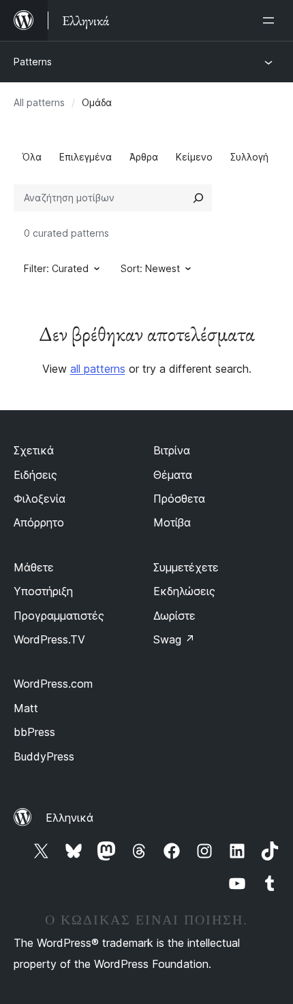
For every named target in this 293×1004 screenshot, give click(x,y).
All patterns (39, 102)
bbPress (34, 732)
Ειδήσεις (35, 475)
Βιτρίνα (171, 450)
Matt (26, 708)
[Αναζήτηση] (198, 198)
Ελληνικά (69, 817)
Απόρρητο (39, 522)
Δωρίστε (174, 615)
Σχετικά (34, 450)
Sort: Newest (150, 268)
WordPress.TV (49, 639)
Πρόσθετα (179, 498)
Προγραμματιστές (59, 615)
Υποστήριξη (43, 591)
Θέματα (172, 475)
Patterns (33, 61)
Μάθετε (34, 567)
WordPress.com (53, 683)
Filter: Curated (56, 268)
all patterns (97, 368)
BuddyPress (44, 756)
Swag (174, 639)
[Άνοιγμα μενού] (271, 20)
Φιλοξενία (39, 498)
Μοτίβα (172, 522)
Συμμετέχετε (186, 567)
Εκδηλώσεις (184, 591)
